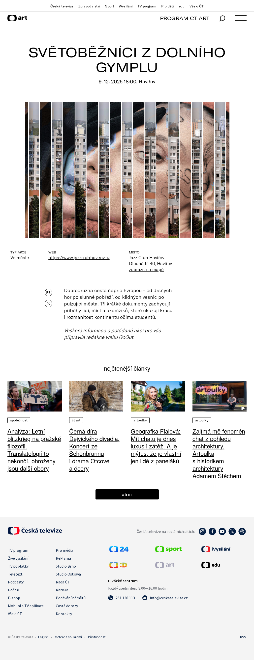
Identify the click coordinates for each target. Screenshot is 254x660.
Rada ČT (63, 581)
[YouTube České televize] (222, 533)
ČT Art (76, 420)
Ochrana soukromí (68, 637)
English (43, 637)
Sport (109, 6)
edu (182, 6)
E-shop (14, 597)
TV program (147, 6)
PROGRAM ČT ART (184, 18)
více (127, 494)
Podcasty (16, 581)
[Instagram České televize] (202, 533)
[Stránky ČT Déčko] (118, 566)
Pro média (64, 550)
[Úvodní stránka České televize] (35, 533)
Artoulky (140, 420)
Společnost (19, 420)
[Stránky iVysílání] (223, 549)
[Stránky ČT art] (164, 566)
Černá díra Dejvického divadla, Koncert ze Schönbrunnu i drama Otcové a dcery (94, 449)
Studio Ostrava (68, 574)
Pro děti (167, 6)
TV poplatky (18, 566)
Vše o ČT (197, 6)
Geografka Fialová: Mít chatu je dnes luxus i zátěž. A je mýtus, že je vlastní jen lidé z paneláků (156, 446)
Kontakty (64, 613)
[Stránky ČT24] (118, 550)
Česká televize (61, 6)
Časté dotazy (67, 605)
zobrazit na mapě (146, 269)
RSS (243, 637)
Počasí (13, 589)
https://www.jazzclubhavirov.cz (79, 257)
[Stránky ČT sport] (168, 550)
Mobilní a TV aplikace (26, 605)
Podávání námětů (71, 597)
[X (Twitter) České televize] (232, 533)
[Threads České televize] (242, 533)
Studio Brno (66, 566)
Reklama (63, 558)
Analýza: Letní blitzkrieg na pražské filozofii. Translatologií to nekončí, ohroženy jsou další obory (34, 449)
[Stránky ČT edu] (223, 565)
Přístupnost (96, 637)
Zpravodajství (89, 6)
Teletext (15, 574)
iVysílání (126, 6)
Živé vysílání (18, 558)
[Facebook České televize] (212, 533)
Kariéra (62, 589)
